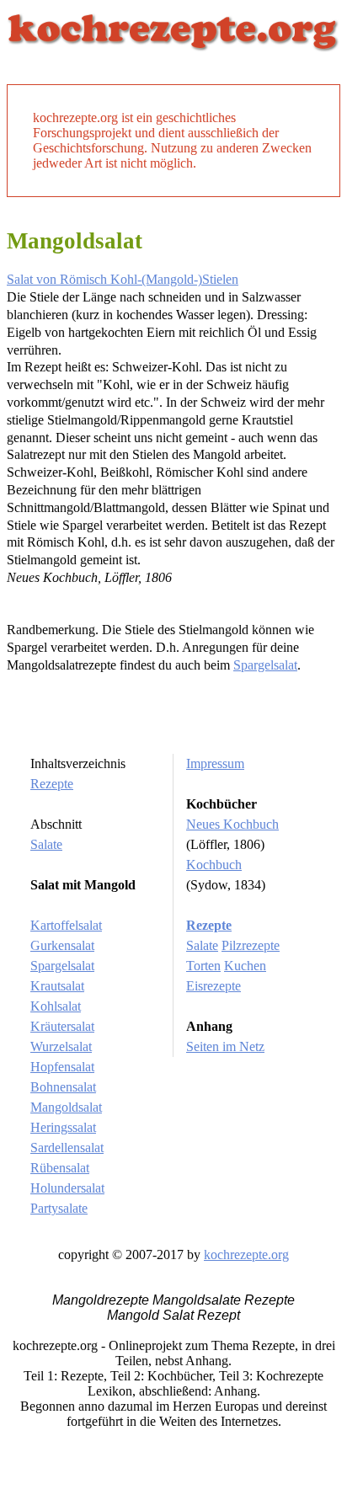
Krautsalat (57, 986)
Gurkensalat (62, 945)
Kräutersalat (62, 1026)
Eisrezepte (213, 986)
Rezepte (51, 784)
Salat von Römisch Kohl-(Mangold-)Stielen (122, 279)
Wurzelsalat (61, 1046)
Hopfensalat (62, 1067)
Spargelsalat (265, 665)
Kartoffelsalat (66, 925)
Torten (203, 965)
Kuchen (245, 965)
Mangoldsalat (66, 1107)
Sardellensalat (67, 1147)
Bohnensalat (63, 1087)
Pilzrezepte (251, 945)
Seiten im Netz (225, 1046)
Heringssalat (63, 1127)
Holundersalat (67, 1188)
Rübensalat (59, 1168)
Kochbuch (214, 864)
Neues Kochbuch (232, 824)
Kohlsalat (55, 1006)
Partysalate (59, 1208)
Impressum (215, 763)
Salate (46, 844)
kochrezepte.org (246, 1254)
